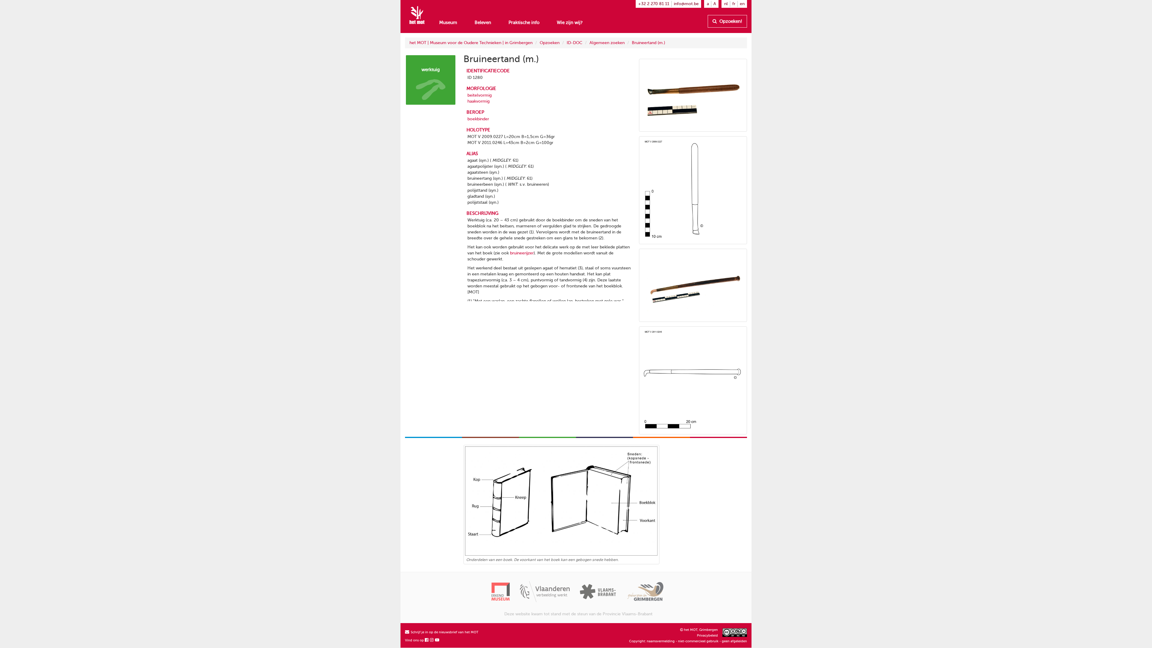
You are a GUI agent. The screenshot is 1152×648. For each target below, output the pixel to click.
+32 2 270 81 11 (653, 4)
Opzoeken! (730, 21)
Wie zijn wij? (570, 22)
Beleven (483, 22)
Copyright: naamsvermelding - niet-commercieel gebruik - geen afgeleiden (688, 641)
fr (733, 4)
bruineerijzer (522, 253)
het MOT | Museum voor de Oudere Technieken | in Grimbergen (471, 42)
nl (726, 4)
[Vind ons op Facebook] (427, 640)
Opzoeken (550, 42)
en (742, 4)
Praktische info (523, 22)
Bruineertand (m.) (648, 42)
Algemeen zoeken (607, 42)
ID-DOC (574, 42)
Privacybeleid (707, 636)
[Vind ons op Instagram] (432, 640)
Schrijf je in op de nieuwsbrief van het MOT (444, 632)
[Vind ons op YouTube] (437, 640)
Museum (448, 22)
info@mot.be (686, 4)
